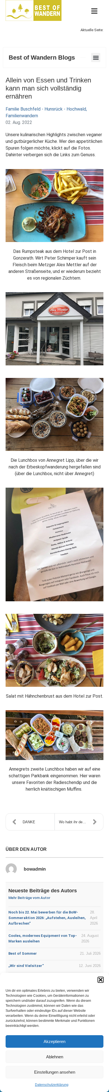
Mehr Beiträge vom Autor (29, 898)
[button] (100, 980)
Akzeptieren (54, 1041)
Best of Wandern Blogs (42, 57)
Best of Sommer (22, 953)
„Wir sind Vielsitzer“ (26, 966)
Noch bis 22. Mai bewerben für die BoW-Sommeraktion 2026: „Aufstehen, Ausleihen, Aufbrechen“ (47, 917)
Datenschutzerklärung (51, 1085)
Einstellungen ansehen (54, 1072)
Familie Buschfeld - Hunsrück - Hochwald (46, 109)
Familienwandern (22, 115)
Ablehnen (54, 1056)
